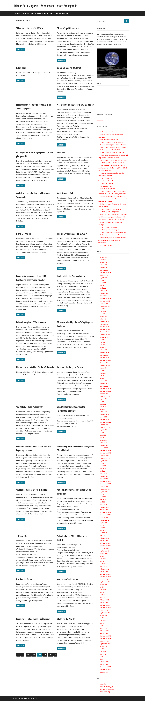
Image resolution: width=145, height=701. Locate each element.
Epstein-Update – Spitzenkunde (110, 209)
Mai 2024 (103, 314)
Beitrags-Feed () (107, 686)
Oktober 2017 (104, 517)
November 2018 (105, 484)
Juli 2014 (102, 618)
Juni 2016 (103, 559)
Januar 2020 (104, 448)
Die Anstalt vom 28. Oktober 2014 (70, 67)
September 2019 (105, 458)
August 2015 (104, 584)
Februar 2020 (104, 445)
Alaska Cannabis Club (65, 193)
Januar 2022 (104, 386)
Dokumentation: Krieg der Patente (70, 367)
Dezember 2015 (105, 574)
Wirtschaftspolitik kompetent (68, 28)
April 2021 (103, 409)
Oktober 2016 (104, 548)
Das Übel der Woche (24, 579)
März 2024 (103, 319)
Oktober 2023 (104, 332)
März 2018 (103, 504)
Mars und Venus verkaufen (109, 139)
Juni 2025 (103, 283)
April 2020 (103, 440)
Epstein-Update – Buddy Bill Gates (111, 150)
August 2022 (104, 368)
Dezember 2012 (105, 667)
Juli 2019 (102, 463)
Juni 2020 (103, 435)
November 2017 (105, 515)
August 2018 (104, 492)
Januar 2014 (104, 633)
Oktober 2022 (104, 363)
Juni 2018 (103, 497)
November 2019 (105, 453)
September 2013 (105, 644)
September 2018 (105, 489)
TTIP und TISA (22, 535)
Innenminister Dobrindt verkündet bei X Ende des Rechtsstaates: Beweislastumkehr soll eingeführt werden (113, 198)
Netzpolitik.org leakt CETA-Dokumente (31, 322)
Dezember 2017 (105, 512)
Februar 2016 (104, 569)
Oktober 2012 (104, 672)
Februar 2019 (104, 476)
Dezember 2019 (105, 450)
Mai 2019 (103, 468)
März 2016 (103, 566)
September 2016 (105, 551)
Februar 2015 (104, 600)
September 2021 (105, 396)
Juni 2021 (103, 404)
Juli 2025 (102, 280)
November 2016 (105, 546)
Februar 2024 (104, 322)
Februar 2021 (104, 414)
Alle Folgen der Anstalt (66, 618)
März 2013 (103, 659)
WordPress (24, 698)
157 (28, 654)
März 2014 (103, 628)
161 (50, 654)
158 (34, 654)
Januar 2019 (104, 479)
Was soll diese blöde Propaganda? (29, 406)
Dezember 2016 (105, 543)
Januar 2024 (104, 324)
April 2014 (103, 626)
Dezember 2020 (105, 419)
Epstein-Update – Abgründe (109, 212)
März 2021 (103, 412)
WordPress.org (105, 692)
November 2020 (105, 422)
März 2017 (103, 535)
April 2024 (103, 316)
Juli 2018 (102, 494)
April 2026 (103, 262)
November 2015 (105, 577)
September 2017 (105, 520)
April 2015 (103, 595)
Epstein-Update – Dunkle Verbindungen (113, 232)
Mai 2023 (103, 345)
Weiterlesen (20, 49)
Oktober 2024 (104, 303)
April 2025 (103, 288)
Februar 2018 (104, 507)
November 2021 (105, 391)
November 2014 (105, 608)
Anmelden (103, 684)
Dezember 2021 (105, 388)
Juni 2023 (103, 342)
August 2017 (104, 522)
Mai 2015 (103, 592)
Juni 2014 (103, 620)
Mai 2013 (103, 654)
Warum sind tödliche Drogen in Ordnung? (32, 489)
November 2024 (105, 301)
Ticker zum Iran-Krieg (107, 183)
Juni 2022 (103, 373)
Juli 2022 (102, 370)
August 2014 (104, 615)
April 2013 (103, 657)
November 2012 (105, 669)
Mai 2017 (103, 530)
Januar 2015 (104, 602)
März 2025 (103, 291)
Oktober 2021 (104, 394)
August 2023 (104, 337)
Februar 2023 (104, 352)
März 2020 (103, 443)
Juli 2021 (102, 401)
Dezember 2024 (105, 298)
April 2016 (103, 564)
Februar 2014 (104, 631)
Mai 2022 (103, 376)
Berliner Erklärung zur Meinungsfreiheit (113, 145)
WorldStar (34, 698)
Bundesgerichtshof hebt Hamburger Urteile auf (33, 14)
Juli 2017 (102, 525)
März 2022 (103, 381)
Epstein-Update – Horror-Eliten (110, 235)
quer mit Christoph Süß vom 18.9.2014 (72, 233)
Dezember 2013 (105, 636)
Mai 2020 (103, 437)
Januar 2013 (104, 664)
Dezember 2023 (105, 327)
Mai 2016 (103, 561)
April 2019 (103, 471)
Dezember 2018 (105, 481)
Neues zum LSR (63, 152)
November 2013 (105, 638)
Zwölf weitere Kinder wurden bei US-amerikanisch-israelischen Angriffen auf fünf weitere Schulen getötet (112, 168)
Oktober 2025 (104, 275)
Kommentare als (107, 689)
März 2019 (103, 474)
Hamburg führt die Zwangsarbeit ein (71, 276)
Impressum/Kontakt (64, 14)
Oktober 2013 (104, 641)
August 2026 (104, 257)
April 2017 (103, 533)
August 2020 (104, 430)
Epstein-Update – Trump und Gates (112, 163)
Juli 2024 (102, 309)
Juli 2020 (102, 432)
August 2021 (104, 399)
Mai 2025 (103, 285)
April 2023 (103, 347)
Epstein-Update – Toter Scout (110, 132)
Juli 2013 (102, 649)
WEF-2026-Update (106, 245)
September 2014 (105, 613)
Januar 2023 (104, 355)
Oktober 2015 (104, 579)
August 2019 (104, 461)
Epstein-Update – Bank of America (111, 142)
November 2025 (105, 273)
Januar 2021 (104, 417)
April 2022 (103, 378)
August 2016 (104, 553)
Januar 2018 (104, 510)
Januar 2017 (104, 541)
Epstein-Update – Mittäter (109, 227)
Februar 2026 (104, 267)
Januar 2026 (104, 270)
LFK (76, 14)
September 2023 (105, 334)
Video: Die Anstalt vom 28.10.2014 (29, 28)
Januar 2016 (104, 571)
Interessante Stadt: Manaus (68, 579)
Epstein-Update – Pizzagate (109, 230)
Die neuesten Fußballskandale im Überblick (33, 618)
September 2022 (105, 365)
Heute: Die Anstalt (23, 233)
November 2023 (105, 329)
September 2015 (105, 582)
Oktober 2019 (104, 456)
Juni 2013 (103, 651)
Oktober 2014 (104, 610)
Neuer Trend (21, 67)
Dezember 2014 (105, 605)
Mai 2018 (103, 499)
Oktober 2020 (104, 425)
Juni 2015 (103, 590)
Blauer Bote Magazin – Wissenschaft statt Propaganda (45, 5)
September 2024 (105, 306)
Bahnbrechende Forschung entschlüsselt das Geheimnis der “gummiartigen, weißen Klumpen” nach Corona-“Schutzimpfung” (112, 216)
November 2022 (105, 360)
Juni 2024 (103, 311)
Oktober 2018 (104, 486)
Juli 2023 (102, 339)
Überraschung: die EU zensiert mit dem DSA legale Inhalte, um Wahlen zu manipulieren (112, 240)
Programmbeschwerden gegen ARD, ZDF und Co (75, 104)
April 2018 (103, 502)
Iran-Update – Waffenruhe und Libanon (113, 147)
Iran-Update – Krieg (106, 186)
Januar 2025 (104, 296)
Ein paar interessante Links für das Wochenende (35, 367)
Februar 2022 (104, 383)
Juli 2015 (102, 587)
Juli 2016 (102, 556)
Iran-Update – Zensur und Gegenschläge (113, 160)
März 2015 (103, 597)
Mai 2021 (103, 407)
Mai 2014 (103, 623)
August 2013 (104, 646)
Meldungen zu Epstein (107, 188)
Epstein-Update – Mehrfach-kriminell (112, 152)
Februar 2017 (104, 538)
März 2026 (103, 265)
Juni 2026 (103, 260)
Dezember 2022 (105, 358)
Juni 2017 (103, 528)
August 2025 (104, 278)
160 (45, 654)
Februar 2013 (104, 662)
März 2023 (103, 350)
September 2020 (105, 427)
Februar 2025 (104, 293)
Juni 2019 (103, 466)
